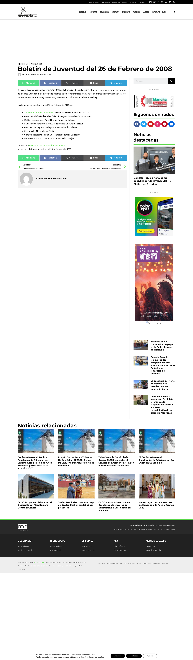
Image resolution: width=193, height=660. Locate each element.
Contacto (158, 529)
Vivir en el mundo (88, 550)
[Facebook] (150, 2)
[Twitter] (154, 2)
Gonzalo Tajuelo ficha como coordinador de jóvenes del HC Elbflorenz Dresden (152, 181)
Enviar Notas (106, 2)
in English (142, 2)
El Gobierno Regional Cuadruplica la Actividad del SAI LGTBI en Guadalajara (156, 460)
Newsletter (116, 2)
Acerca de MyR (169, 529)
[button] (167, 12)
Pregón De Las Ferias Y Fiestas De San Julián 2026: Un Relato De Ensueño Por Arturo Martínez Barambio (76, 461)
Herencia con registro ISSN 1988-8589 (155, 563)
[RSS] (174, 2)
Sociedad (23, 64)
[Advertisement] (96, 39)
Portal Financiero (120, 550)
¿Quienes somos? (94, 2)
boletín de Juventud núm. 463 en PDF (47, 145)
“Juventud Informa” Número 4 (38, 112)
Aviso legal (101, 563)
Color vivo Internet (39, 562)
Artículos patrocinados (123, 529)
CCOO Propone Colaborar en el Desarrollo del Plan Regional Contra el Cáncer (35, 505)
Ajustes (150, 656)
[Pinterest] (158, 2)
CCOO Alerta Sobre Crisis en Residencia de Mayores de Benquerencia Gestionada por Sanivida (114, 506)
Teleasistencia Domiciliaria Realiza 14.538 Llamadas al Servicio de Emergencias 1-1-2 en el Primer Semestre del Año (116, 461)
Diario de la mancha (166, 525)
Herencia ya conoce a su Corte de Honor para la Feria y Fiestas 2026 (156, 505)
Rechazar (134, 656)
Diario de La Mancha (153, 550)
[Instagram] (162, 2)
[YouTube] (166, 2)
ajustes (101, 657)
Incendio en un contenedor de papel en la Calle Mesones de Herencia (162, 345)
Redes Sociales (56, 546)
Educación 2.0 (119, 546)
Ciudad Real (150, 546)
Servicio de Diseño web (143, 529)
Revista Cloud (55, 550)
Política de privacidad (114, 563)
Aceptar (117, 656)
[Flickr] (170, 2)
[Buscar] (171, 81)
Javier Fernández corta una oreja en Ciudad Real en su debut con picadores (76, 505)
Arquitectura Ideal (25, 550)
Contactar (133, 2)
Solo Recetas (87, 546)
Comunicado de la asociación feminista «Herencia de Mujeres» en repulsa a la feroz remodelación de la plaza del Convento (162, 404)
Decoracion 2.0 (23, 546)
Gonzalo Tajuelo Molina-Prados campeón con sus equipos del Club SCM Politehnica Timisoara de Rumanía (163, 365)
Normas (124, 2)
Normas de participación (132, 563)
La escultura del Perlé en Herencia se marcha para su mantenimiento (163, 385)
